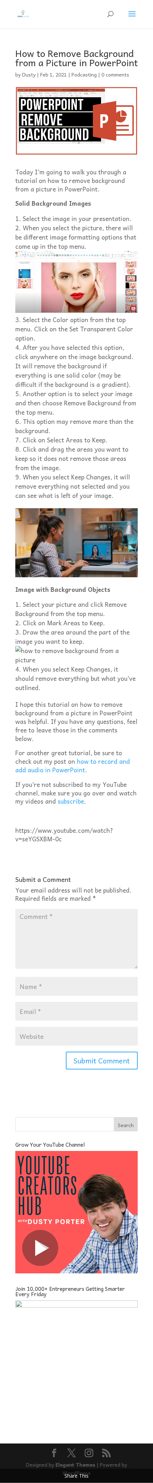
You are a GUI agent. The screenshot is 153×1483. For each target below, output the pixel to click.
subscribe (71, 801)
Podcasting (84, 74)
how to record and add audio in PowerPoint (72, 765)
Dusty (29, 74)
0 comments (115, 74)
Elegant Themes (75, 1464)
